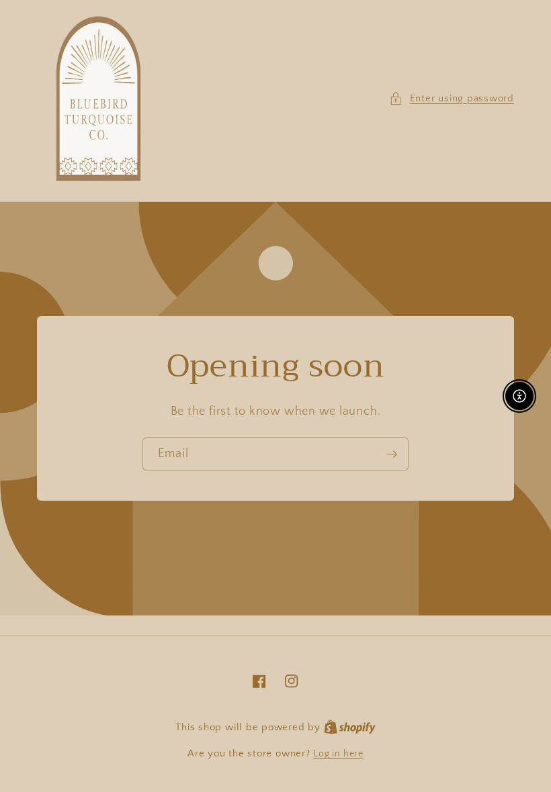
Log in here (338, 753)
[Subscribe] (392, 454)
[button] (451, 99)
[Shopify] (350, 727)
